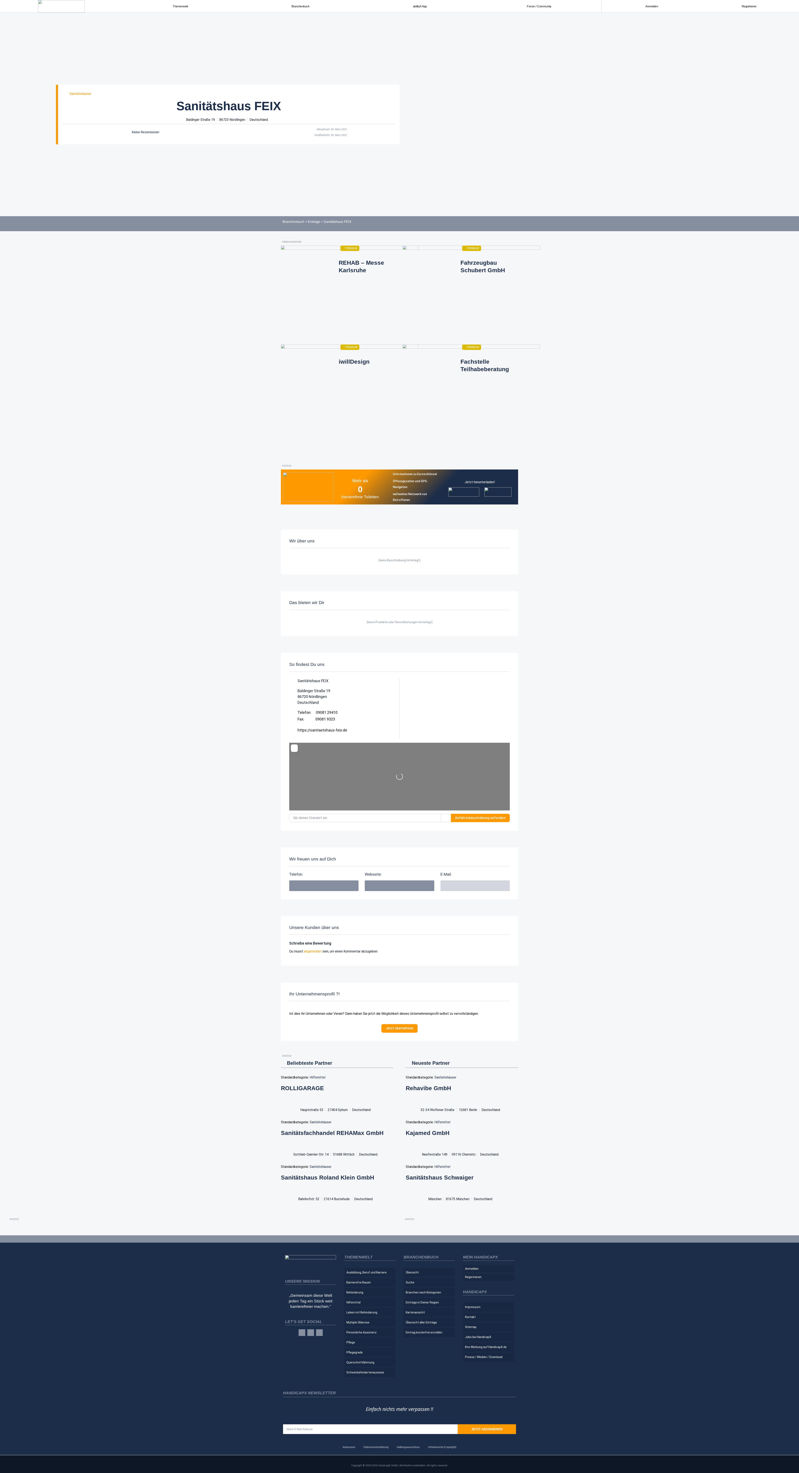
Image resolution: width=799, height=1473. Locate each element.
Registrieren (749, 6)
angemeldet (313, 951)
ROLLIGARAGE (302, 1088)
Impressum (472, 1307)
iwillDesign (354, 361)
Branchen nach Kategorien (423, 1292)
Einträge (314, 221)
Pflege (350, 1342)
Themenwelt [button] (180, 6)
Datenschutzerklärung (376, 1447)
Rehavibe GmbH (428, 1088)
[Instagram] (310, 1332)
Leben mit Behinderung (361, 1312)
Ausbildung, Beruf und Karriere (366, 1272)
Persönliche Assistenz (361, 1332)
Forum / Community (539, 6)
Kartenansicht (415, 1312)
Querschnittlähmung (360, 1362)
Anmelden (651, 6)
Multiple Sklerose (357, 1322)
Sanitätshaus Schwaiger (440, 1177)
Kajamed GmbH (427, 1133)
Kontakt (470, 1317)
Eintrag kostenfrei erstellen (424, 1332)
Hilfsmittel (317, 1077)
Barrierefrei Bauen (358, 1282)
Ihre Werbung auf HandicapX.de (486, 1347)
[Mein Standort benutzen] (446, 818)
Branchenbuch (293, 221)
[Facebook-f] (302, 1332)
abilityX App (420, 6)
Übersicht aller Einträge (421, 1322)
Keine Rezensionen (145, 132)
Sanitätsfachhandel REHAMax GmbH (332, 1133)
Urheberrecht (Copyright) (442, 1447)
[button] (475, 885)
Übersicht (412, 1272)
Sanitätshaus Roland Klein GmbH (327, 1177)
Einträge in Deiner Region (422, 1302)
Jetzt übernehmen (399, 1028)
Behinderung (354, 1292)
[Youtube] (319, 1332)
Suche (410, 1282)
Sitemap (470, 1327)
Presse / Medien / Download (483, 1357)
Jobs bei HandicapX (478, 1337)
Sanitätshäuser (80, 94)
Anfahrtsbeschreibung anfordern (480, 818)
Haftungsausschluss (408, 1447)
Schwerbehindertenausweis (365, 1372)
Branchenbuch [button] (300, 6)
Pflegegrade (354, 1352)
